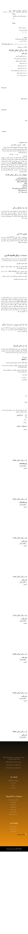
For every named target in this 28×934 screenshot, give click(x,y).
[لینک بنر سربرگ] (14, 467)
